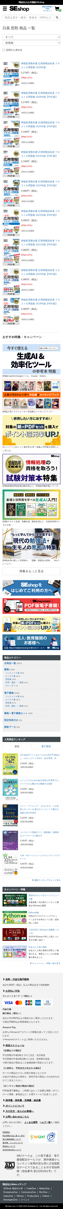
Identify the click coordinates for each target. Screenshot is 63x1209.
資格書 (10, 679)
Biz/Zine (43, 1192)
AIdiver (46, 1196)
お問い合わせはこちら (17, 1116)
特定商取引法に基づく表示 (14, 1136)
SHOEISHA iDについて (12, 1150)
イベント (25, 1199)
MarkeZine (44, 1188)
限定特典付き (11, 720)
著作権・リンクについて (13, 1143)
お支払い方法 (12, 991)
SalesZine (8, 1196)
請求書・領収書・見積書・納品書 (23, 1100)
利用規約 (6, 1132)
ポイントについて (14, 1105)
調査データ (10, 727)
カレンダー (11, 685)
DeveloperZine (10, 1199)
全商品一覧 (10, 663)
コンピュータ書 (14, 673)
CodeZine (31, 1188)
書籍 (6, 669)
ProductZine (33, 1196)
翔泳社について (9, 1146)
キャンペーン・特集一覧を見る (46, 963)
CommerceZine (28, 1192)
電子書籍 (9, 693)
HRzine (20, 1196)
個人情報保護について (12, 1139)
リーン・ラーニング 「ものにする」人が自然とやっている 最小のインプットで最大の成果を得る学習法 (39, 809)
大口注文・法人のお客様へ (19, 1111)
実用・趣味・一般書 (16, 682)
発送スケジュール (14, 1045)
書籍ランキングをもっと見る (47, 880)
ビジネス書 (12, 676)
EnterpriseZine (10, 1192)
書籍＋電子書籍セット (16, 713)
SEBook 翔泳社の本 (13, 1188)
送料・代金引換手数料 (17, 979)
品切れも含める (14, 49)
